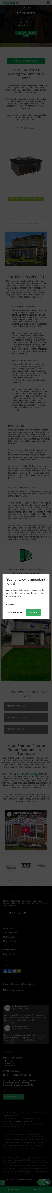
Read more (11, 604)
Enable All (33, 612)
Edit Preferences (14, 612)
